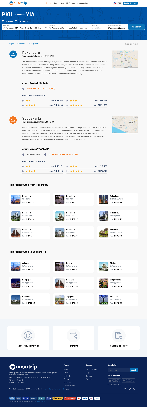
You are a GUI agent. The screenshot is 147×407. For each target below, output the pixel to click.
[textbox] (23, 26)
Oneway (9, 21)
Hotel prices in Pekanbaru (33, 95)
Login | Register (130, 3)
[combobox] (23, 26)
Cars (62, 3)
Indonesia (19, 377)
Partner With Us (69, 386)
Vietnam (12, 380)
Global (11, 377)
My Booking (70, 3)
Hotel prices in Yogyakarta (33, 161)
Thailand (20, 380)
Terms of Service (60, 389)
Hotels (56, 3)
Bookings (89, 376)
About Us (67, 382)
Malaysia (27, 377)
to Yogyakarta (34, 44)
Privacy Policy (47, 389)
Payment (89, 379)
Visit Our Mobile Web (114, 385)
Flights (48, 3)
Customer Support (84, 3)
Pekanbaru (21, 44)
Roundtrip (23, 21)
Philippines (44, 377)
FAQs (88, 373)
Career (66, 379)
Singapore (36, 377)
